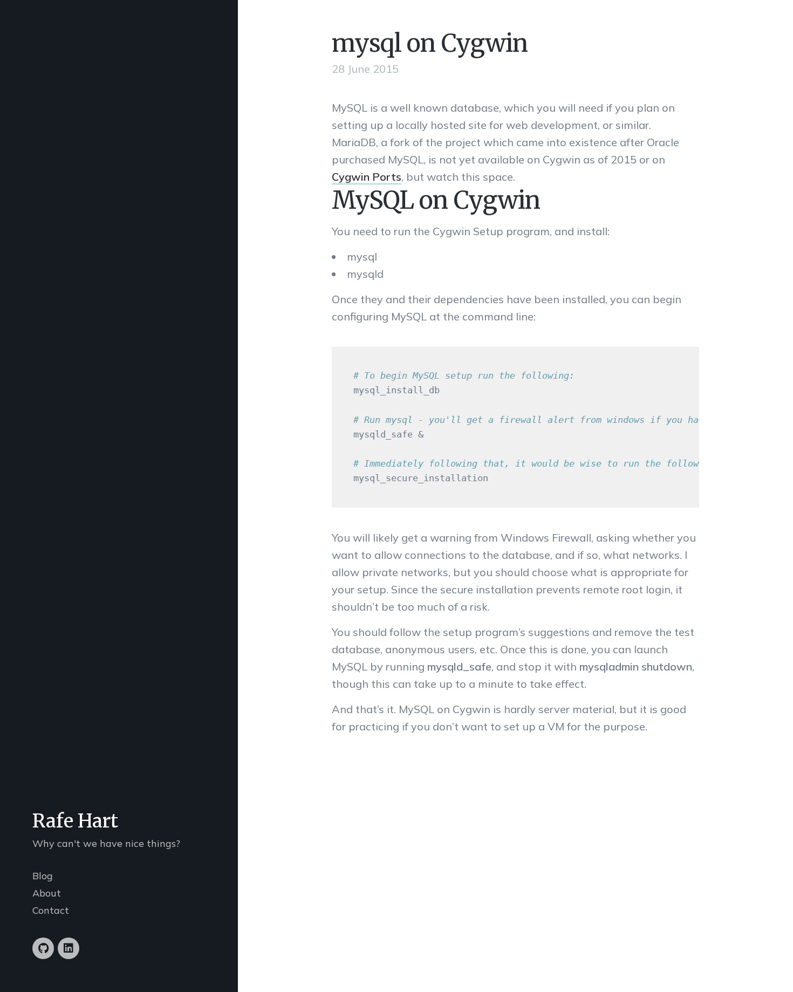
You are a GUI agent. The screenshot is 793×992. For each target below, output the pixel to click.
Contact (50, 910)
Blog (42, 876)
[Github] (43, 948)
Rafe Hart (75, 821)
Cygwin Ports (366, 176)
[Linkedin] (68, 948)
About (46, 893)
